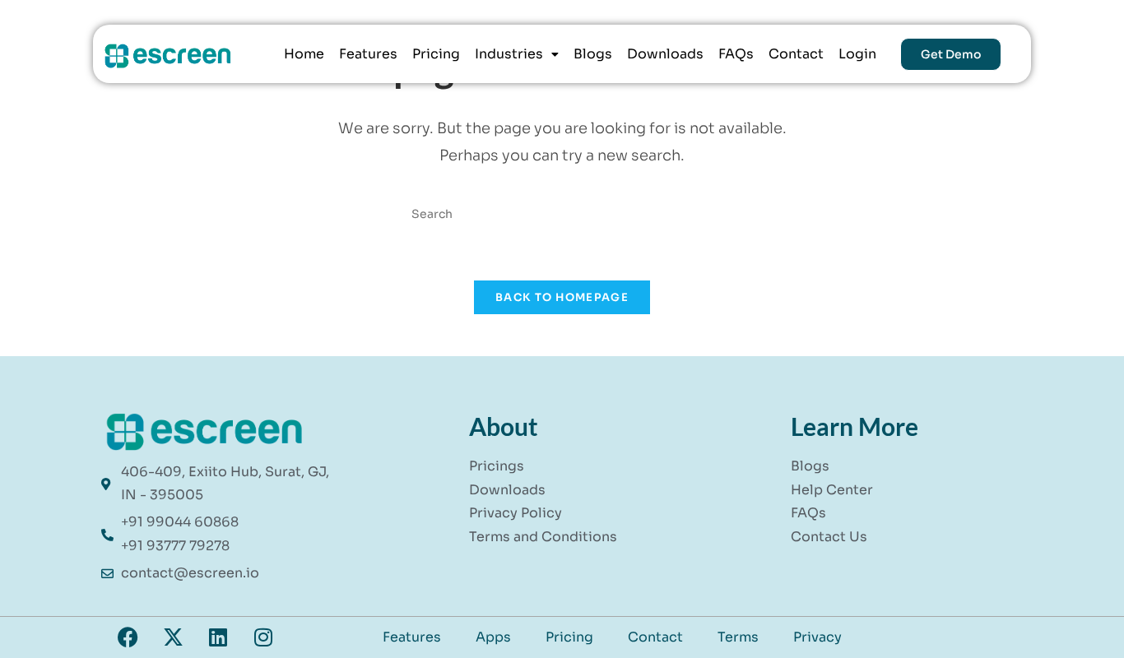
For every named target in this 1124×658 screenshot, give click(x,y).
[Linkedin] (218, 637)
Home (304, 54)
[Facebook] (127, 637)
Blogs (593, 54)
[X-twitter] (172, 637)
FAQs (736, 54)
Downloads (665, 54)
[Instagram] (263, 637)
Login (857, 54)
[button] (516, 54)
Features (368, 54)
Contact (796, 54)
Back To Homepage (562, 297)
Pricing (436, 54)
